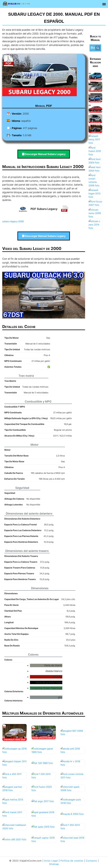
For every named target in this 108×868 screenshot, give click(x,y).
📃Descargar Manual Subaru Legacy (44, 154)
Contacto (91, 860)
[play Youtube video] (43, 295)
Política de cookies (71, 860)
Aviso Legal (51, 860)
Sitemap (54, 864)
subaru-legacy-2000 (13, 221)
